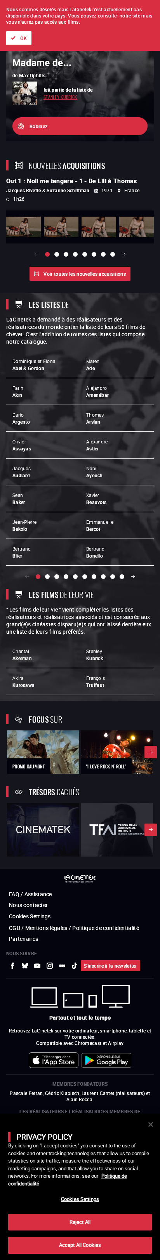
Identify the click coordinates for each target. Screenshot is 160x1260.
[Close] (150, 1124)
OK (23, 38)
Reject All (80, 1221)
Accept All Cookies (80, 1244)
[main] (80, 1187)
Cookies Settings (80, 1199)
